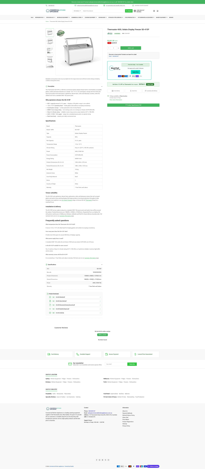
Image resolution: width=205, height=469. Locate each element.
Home (47, 21)
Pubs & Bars (67, 393)
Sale (32, 17)
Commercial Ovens (76, 17)
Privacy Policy (126, 426)
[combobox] (107, 11)
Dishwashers (76, 378)
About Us (125, 411)
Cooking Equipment (90, 17)
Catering (78, 397)
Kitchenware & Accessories (145, 17)
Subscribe (132, 364)
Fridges (64, 378)
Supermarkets (114, 393)
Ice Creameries (71, 397)
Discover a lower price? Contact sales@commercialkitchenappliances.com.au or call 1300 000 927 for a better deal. (113, 2)
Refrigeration (39, 17)
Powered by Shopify (69, 466)
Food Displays (50, 17)
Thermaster (89, 200)
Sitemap (125, 423)
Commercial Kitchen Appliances (56, 466)
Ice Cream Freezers (67, 200)
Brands (171, 17)
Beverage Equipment (62, 17)
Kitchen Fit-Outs (121, 397)
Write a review (102, 334)
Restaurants (60, 393)
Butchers (121, 393)
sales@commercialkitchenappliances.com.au (87, 5)
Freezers (69, 378)
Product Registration (128, 421)
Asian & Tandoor (61, 397)
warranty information (65, 216)
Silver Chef (125, 417)
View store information (116, 100)
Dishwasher (102, 17)
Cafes (54, 393)
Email (110, 56)
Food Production (139, 397)
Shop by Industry (51, 389)
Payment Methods (127, 413)
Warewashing (130, 397)
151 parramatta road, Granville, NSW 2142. (115, 5)
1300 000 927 (51, 5)
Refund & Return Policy (129, 415)
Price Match (126, 419)
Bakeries (127, 393)
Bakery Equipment (161, 17)
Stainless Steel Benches (115, 17)
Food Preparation (130, 17)
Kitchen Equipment (56, 378)
